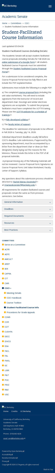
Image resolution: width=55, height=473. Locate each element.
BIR (6, 268)
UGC (7, 394)
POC (7, 380)
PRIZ (7, 384)
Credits (14, 411)
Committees (16, 23)
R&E (7, 389)
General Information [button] (13, 202)
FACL (7, 351)
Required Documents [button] (14, 215)
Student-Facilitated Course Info (23, 307)
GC (6, 365)
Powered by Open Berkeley (13, 451)
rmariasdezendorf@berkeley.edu (20, 185)
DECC (7, 336)
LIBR (7, 370)
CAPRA (8, 273)
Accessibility (7, 454)
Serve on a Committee (15, 244)
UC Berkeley (25, 411)
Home (4, 23)
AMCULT (9, 259)
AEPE (7, 254)
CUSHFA (8, 331)
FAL (6, 355)
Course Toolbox (14, 302)
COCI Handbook (14, 297)
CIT (6, 278)
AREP (7, 264)
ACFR (7, 249)
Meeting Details (14, 293)
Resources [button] (9, 222)
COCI (27, 23)
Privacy (5, 461)
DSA (6, 346)
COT (7, 326)
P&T (7, 375)
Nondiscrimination (10, 458)
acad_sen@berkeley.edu (14, 438)
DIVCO (8, 341)
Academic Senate (14, 16)
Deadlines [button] (8, 208)
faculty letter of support (19, 124)
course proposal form (29, 92)
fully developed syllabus (18, 119)
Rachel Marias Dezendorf (25, 181)
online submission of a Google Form (19, 62)
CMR (7, 283)
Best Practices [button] (11, 229)
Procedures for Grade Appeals (21, 312)
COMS (7, 317)
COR (7, 322)
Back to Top (48, 469)
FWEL (7, 360)
